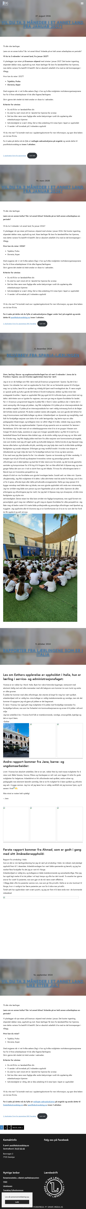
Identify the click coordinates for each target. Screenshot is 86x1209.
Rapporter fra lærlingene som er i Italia (43, 652)
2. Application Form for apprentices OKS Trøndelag (19, 324)
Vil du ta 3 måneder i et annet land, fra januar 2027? (43, 24)
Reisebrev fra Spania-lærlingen (43, 355)
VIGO (5, 1182)
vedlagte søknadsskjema (44, 1101)
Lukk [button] (17, 1202)
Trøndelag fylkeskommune (13, 1190)
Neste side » (18, 1127)
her (28, 1197)
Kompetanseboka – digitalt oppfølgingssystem (21, 1178)
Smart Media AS (55, 1207)
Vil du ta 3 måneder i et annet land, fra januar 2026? (43, 189)
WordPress (38, 1207)
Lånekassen (7, 1186)
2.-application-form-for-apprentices (14, 156)
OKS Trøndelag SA (6, 3)
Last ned (32, 156)
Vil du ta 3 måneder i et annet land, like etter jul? (43, 983)
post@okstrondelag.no (19, 1145)
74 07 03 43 (20, 1148)
